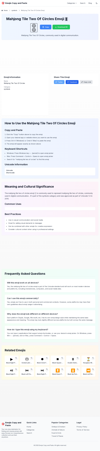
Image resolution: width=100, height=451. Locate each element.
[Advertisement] (50, 56)
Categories (30, 430)
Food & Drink (56, 433)
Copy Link (87, 82)
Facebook (73, 82)
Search (82, 3)
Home (6, 10)
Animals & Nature (58, 430)
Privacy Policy (82, 427)
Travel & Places (57, 436)
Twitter (60, 82)
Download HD (63, 27)
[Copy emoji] (16, 357)
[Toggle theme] (96, 3)
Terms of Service (83, 430)
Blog (90, 3)
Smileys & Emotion (58, 427)
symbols (14, 10)
